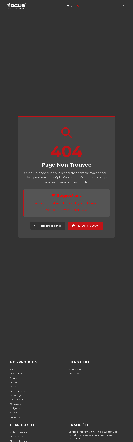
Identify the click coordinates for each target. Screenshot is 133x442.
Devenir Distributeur (73, 209)
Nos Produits (57, 203)
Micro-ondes (16, 373)
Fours (13, 369)
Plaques (14, 378)
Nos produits (16, 436)
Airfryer (14, 412)
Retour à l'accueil (87, 225)
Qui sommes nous (19, 432)
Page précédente (49, 225)
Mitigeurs (15, 408)
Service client (75, 369)
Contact (51, 209)
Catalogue (76, 203)
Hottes (13, 382)
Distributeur (74, 373)
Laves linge (16, 395)
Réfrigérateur (17, 399)
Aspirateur (15, 417)
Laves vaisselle (17, 391)
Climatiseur (16, 404)
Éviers (13, 386)
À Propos (92, 203)
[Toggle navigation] (124, 6)
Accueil (40, 203)
